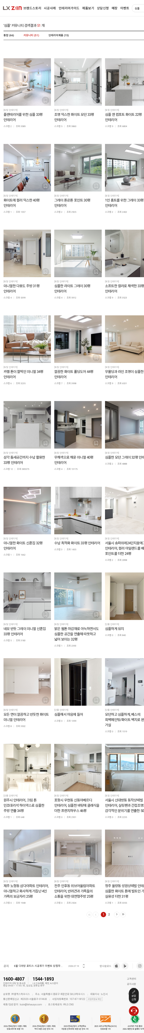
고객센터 (131, 978)
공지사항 (131, 984)
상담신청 (134, 997)
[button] (84, 963)
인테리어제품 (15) (58, 35)
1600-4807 (13, 979)
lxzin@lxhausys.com (31, 1004)
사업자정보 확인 (95, 999)
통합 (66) (9, 35)
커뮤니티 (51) (31, 35)
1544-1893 (43, 979)
